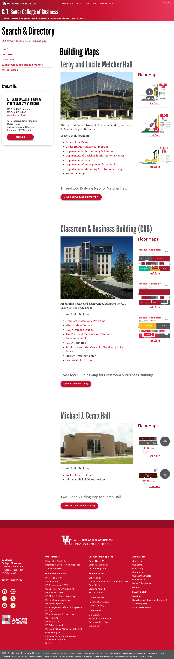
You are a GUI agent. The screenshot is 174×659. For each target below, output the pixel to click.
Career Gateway (96, 605)
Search (169, 3)
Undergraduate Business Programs (87, 146)
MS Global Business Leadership (60, 596)
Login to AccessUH (106, 3)
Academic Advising (54, 568)
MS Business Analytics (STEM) (59, 589)
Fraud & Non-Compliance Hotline (134, 653)
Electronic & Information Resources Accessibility (75, 656)
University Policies (145, 656)
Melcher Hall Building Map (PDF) (81, 197)
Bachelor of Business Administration (62, 564)
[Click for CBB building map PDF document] (97, 267)
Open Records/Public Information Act (15, 656)
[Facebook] (4, 591)
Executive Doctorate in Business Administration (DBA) (60, 638)
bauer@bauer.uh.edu (12, 579)
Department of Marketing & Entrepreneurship (94, 169)
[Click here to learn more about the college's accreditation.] (14, 619)
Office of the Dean (77, 142)
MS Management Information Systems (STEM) (63, 609)
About (7, 18)
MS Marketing (51, 617)
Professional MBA (53, 577)
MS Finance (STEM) (54, 592)
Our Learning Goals (141, 576)
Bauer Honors (95, 585)
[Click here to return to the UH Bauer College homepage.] (87, 540)
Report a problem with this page (63, 653)
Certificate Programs (98, 564)
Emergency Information (100, 618)
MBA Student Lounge (79, 325)
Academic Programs (21, 18)
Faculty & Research (40, 18)
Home (5, 49)
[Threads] (13, 605)
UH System (94, 615)
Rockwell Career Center (80, 475)
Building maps (23, 41)
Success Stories (96, 592)
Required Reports (51, 656)
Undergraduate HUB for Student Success (108, 581)
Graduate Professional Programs (85, 320)
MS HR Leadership (54, 603)
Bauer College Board (142, 583)
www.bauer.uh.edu (17, 115)
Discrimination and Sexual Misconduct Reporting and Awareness (115, 656)
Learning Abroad (97, 589)
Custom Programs (97, 568)
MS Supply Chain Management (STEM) (63, 629)
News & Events (78, 18)
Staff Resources (139, 603)
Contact (87, 3)
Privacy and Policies (98, 622)
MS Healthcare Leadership (58, 600)
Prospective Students (55, 561)
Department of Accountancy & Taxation (90, 151)
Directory (7, 54)
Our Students (138, 572)
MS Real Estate (52, 621)
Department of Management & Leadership (92, 164)
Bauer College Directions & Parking (22, 65)
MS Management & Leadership (60, 614)
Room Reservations (141, 607)
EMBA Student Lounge (80, 329)
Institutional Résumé (36, 656)
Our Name (137, 564)
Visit (94, 3)
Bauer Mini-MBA (96, 561)
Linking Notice (152, 653)
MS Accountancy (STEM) (56, 585)
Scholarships (95, 577)
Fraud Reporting (115, 653)
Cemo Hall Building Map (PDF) (79, 505)
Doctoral (49, 643)
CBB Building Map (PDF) (76, 383)
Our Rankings (138, 579)
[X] (13, 598)
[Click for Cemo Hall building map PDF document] (97, 443)
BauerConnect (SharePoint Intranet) (149, 600)
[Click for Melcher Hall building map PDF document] (97, 95)
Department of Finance (80, 160)
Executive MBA (52, 581)
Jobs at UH (94, 626)
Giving (78, 3)
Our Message (138, 561)
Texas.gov (79, 653)
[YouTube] (4, 605)
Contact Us (8, 59)
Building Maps (10, 70)
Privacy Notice (163, 653)
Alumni (135, 587)
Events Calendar (67, 3)
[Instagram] (4, 598)
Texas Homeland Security (93, 653)
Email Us (20, 137)
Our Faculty (137, 568)
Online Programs (53, 632)
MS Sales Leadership (55, 625)
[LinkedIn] (13, 591)
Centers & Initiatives (60, 18)
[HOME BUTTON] (3, 41)
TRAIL (106, 653)
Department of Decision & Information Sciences (95, 155)
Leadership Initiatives (79, 360)
